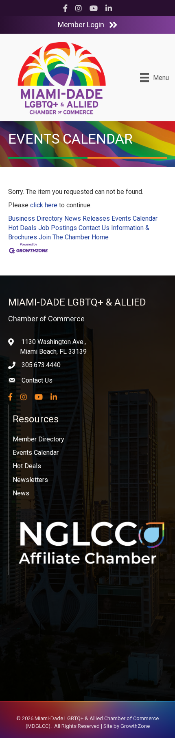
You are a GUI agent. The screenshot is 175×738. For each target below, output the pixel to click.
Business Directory (35, 218)
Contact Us (94, 228)
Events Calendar (135, 218)
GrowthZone (135, 726)
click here (43, 205)
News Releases (87, 218)
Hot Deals (22, 228)
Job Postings (57, 228)
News (21, 493)
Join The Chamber (64, 237)
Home (100, 237)
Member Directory (38, 439)
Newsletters (30, 480)
